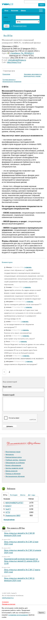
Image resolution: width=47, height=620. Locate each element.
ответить (28, 267)
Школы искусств (11, 471)
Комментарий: (9, 395)
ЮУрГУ (8, 506)
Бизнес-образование (13, 465)
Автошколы (9, 454)
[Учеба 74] (7, 4)
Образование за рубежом (15, 463)
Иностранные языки (12, 452)
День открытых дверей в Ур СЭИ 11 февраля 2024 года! (19, 579)
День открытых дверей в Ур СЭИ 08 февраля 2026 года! (19, 534)
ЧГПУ (7, 512)
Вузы (6, 10)
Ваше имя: (7, 387)
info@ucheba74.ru (8, 598)
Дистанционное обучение (15, 476)
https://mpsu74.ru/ (14, 62)
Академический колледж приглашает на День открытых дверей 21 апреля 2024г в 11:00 (21, 561)
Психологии (6, 74)
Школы (23, 10)
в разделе (7, 22)
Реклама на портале (8, 604)
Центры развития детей (14, 468)
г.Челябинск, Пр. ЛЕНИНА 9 (22, 53)
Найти (6, 17)
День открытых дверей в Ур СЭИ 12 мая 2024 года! (21, 543)
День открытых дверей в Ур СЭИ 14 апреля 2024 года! (22, 551)
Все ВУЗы (8, 35)
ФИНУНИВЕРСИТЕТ (14, 503)
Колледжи (14, 10)
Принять (41, 612)
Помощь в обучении (13, 474)
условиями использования (18, 615)
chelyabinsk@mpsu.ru (17, 60)
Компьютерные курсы (13, 457)
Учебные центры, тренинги (15, 460)
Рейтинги (11, 488)
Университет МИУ (12, 515)
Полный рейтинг (9, 519)
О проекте (5, 602)
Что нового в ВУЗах (16, 528)
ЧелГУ (8, 509)
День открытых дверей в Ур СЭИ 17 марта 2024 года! (22, 571)
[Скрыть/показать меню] (40, 10)
